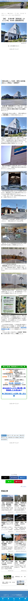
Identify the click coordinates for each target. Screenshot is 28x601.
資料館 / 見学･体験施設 (14, 437)
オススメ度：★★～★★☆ (14, 435)
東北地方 (4, 435)
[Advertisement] (14, 64)
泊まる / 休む (5, 437)
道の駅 (22, 437)
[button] (25, 340)
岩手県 (22, 435)
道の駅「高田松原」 (15, 383)
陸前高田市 (5, 439)
